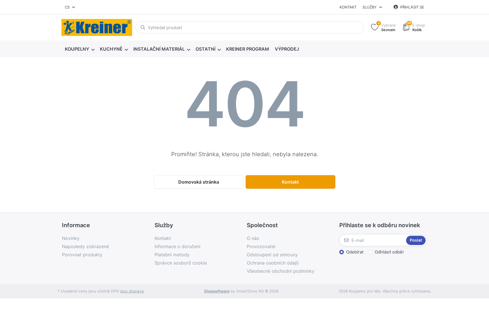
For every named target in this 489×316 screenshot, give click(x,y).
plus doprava (132, 291)
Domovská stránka (198, 182)
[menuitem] (79, 49)
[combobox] (70, 7)
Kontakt (348, 7)
